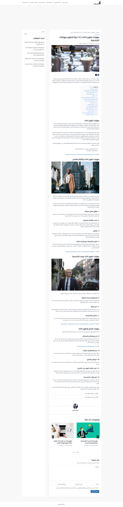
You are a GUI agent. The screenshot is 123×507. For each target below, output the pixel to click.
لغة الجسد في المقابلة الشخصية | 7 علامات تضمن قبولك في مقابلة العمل (78, 324)
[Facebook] (98, 75)
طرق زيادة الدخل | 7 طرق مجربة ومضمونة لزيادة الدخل (89, 442)
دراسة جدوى (65, 2)
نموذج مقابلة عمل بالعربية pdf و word (86, 346)
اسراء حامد (75, 410)
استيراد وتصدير (42, 2)
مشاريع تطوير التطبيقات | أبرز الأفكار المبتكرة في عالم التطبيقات (34, 43)
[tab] (75, 393)
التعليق (97, 467)
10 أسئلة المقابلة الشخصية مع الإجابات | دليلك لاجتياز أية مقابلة (80, 154)
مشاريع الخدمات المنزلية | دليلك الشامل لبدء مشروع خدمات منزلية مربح (34, 65)
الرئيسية (97, 32)
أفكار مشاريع (49, 2)
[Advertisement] (61, 15)
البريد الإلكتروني (78, 484)
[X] (96, 75)
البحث (43, 32)
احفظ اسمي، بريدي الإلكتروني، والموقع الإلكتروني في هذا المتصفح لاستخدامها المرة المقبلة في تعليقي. (77, 488)
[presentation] (88, 430)
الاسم (97, 484)
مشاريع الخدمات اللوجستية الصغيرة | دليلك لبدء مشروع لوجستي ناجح (34, 49)
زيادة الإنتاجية (25, 2)
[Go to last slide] (98, 436)
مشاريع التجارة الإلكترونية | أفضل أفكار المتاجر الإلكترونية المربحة (35, 54)
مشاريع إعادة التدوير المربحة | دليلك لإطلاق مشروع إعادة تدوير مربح (34, 59)
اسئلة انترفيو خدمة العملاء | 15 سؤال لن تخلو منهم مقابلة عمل (80, 251)
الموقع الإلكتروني (62, 484)
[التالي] (53, 436)
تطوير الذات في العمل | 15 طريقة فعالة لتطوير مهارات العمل (63, 442)
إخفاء (91, 87)
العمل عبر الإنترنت (33, 2)
